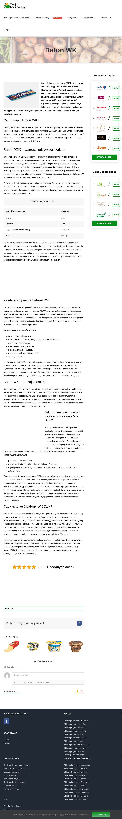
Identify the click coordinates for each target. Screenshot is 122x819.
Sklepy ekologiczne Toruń (75, 779)
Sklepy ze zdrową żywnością (16, 769)
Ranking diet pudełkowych (15, 782)
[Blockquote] (34, 682)
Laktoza (7, 743)
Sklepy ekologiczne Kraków (75, 769)
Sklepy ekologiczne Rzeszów (76, 782)
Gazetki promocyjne (12, 772)
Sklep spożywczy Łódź (73, 741)
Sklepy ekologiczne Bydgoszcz (77, 792)
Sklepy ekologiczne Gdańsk (76, 796)
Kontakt (7, 810)
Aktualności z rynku (12, 779)
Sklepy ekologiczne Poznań (76, 775)
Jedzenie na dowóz (12, 786)
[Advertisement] (47, 74)
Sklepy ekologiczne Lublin (75, 799)
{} (44, 682)
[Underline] (21, 682)
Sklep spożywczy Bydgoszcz (76, 745)
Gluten (6, 740)
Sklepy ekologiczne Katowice (76, 789)
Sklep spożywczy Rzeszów (75, 738)
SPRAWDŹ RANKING (105, 157)
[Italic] (18, 682)
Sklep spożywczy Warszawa (76, 721)
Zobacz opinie (101, 90)
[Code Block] (38, 682)
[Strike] (24, 682)
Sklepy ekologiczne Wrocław (76, 772)
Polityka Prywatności (12, 806)
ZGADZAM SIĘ (100, 815)
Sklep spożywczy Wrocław (75, 728)
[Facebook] (6, 721)
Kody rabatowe (10, 775)
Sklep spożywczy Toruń (74, 734)
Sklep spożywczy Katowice (75, 748)
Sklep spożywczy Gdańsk (75, 752)
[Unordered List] (31, 682)
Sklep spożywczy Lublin (74, 755)
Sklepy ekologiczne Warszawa (77, 765)
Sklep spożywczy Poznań (75, 731)
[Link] (41, 682)
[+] (47, 682)
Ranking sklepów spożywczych (17, 765)
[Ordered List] (28, 682)
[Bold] (14, 682)
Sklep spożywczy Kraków (75, 724)
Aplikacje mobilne (11, 789)
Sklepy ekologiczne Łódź (74, 786)
